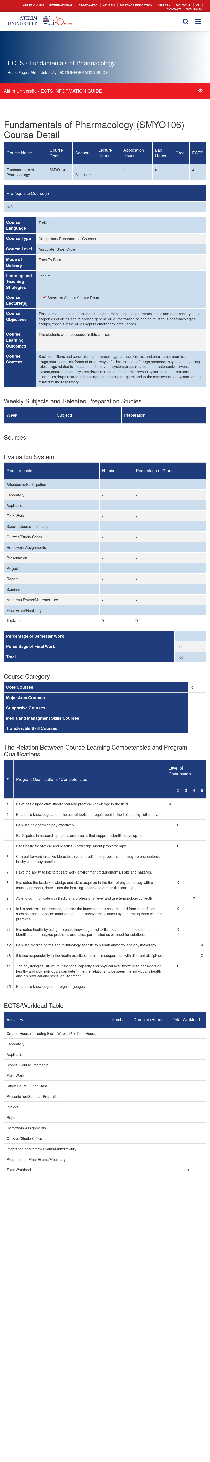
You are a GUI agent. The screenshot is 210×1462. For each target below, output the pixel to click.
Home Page (17, 72)
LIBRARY (148, 5)
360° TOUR (166, 5)
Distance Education (123, 5)
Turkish (196, 8)
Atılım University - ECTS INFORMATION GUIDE (69, 72)
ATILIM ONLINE (29, 5)
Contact (193, 5)
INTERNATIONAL (54, 5)
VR (180, 5)
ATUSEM (97, 5)
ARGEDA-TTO (78, 5)
